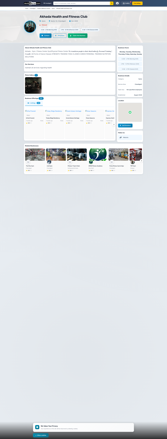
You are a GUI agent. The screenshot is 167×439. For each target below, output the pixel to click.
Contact (46, 35)
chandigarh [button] (48, 3)
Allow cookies (41, 435)
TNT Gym (133, 166)
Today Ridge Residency (53, 118)
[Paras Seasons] (94, 111)
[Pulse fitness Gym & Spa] (118, 154)
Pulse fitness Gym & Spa (117, 166)
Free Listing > (137, 3)
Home (26, 8)
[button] (130, 112)
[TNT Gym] (139, 154)
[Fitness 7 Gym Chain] (77, 154)
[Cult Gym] (56, 154)
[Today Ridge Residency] (54, 111)
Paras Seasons (90, 118)
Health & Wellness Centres (43, 8)
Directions (61, 35)
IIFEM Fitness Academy (95, 166)
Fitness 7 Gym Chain (74, 166)
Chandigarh (33, 8)
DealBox (128, 3)
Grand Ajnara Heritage (72, 118)
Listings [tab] (35, 103)
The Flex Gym (30, 166)
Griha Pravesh (30, 118)
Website (125, 137)
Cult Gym (49, 166)
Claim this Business (79, 35)
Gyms (53, 8)
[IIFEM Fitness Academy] (98, 154)
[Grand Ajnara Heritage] (74, 111)
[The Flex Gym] (35, 154)
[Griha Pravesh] (34, 111)
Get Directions (126, 125)
